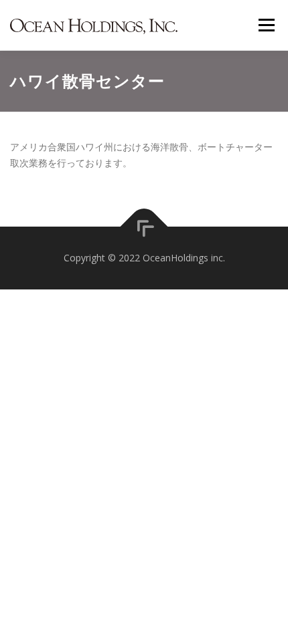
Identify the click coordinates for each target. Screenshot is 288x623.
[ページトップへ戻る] (144, 227)
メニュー (266, 25)
